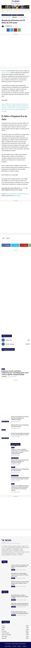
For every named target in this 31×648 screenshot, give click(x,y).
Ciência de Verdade (8, 9)
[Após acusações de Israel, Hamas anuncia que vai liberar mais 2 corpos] (6, 584)
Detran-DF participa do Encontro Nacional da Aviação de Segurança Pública (20, 418)
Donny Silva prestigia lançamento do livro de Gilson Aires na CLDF (20, 434)
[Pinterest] (15, 30)
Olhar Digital (17, 195)
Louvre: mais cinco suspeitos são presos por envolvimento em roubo (20, 566)
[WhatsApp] (19, 30)
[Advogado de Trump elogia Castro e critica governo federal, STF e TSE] (6, 576)
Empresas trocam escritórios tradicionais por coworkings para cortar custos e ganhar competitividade (15, 372)
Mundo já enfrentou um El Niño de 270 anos (17, 194)
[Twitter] (11, 30)
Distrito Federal (5, 421)
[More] (23, 30)
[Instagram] (5, 558)
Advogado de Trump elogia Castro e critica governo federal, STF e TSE (19, 575)
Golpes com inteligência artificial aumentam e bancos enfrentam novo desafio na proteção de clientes (20, 488)
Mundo (13, 569)
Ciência (8, 238)
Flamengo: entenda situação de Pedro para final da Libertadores (20, 604)
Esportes (13, 599)
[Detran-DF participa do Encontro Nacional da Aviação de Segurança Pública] (6, 419)
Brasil (3, 369)
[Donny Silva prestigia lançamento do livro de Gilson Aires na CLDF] (6, 436)
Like (28, 340)
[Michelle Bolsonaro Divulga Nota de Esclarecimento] (6, 427)
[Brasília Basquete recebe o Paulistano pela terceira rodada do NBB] (6, 597)
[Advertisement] (15, 51)
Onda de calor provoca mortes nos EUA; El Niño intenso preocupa (15, 109)
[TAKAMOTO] (3, 26)
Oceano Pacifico (6, 72)
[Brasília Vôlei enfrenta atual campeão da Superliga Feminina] (6, 614)
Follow (27, 344)
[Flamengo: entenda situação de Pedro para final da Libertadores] (6, 606)
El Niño (5, 70)
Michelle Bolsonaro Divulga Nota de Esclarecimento (20, 425)
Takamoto (4, 376)
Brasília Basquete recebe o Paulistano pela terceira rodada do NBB (19, 596)
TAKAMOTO (9, 26)
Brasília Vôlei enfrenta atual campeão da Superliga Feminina (19, 612)
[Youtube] (7, 558)
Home (3, 9)
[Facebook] (8, 30)
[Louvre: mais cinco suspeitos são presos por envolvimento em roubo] (6, 567)
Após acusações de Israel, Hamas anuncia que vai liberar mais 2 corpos (20, 583)
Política (3, 429)
